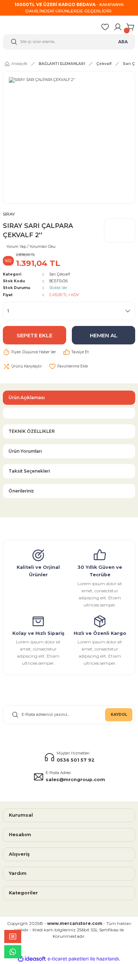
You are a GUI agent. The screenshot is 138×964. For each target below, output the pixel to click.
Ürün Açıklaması (26, 397)
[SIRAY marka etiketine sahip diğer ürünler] (119, 230)
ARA (123, 41)
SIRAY (9, 214)
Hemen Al (103, 335)
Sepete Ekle (34, 335)
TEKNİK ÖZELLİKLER (31, 431)
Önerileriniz (21, 491)
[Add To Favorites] (68, 366)
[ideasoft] (32, 959)
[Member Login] (118, 27)
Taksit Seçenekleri (29, 471)
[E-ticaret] (68, 959)
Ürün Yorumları (25, 451)
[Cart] (130, 27)
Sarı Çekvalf (59, 274)
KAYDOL (119, 714)
